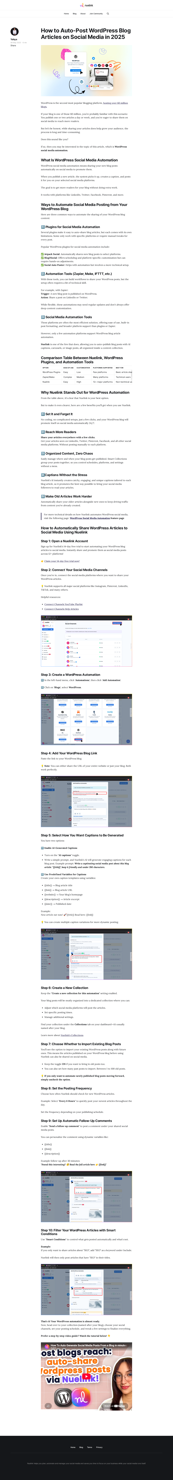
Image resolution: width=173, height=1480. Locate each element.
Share (13, 45)
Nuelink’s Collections (72, 1035)
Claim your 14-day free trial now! (62, 561)
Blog (74, 14)
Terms (89, 1447)
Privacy (99, 1447)
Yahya (14, 39)
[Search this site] (108, 14)
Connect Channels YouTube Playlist (63, 604)
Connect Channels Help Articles (61, 608)
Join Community (96, 14)
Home (66, 14)
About (82, 14)
